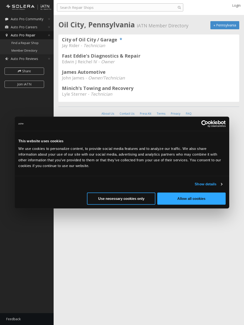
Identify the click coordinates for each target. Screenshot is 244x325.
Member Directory (24, 50)
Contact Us (127, 114)
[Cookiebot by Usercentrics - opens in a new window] (205, 123)
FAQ (189, 114)
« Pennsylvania (225, 25)
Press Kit (145, 114)
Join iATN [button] (24, 84)
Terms (161, 114)
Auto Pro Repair (23, 35)
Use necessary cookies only (121, 199)
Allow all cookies (191, 199)
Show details (205, 184)
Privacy (175, 114)
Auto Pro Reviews (24, 58)
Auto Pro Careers (24, 27)
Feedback (13, 319)
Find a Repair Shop (25, 43)
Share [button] (26, 71)
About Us (108, 114)
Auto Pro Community (27, 19)
